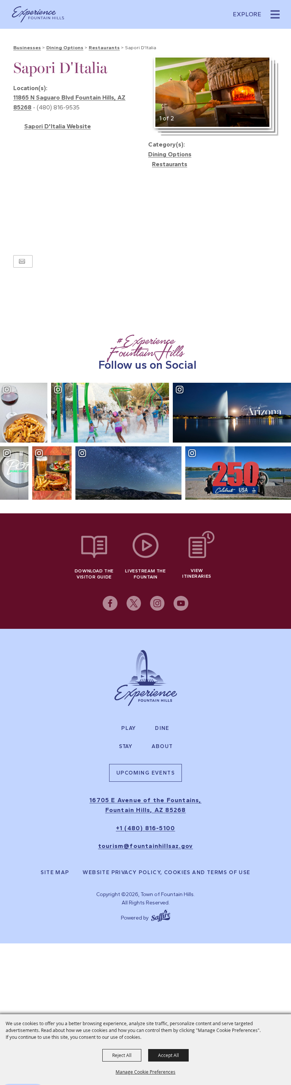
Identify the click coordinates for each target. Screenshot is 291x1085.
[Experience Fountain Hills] (145, 678)
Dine (162, 728)
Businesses (27, 47)
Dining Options (64, 47)
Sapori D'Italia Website (57, 126)
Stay (126, 746)
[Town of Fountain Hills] (37, 14)
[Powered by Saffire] (160, 914)
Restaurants (104, 47)
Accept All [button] (168, 1055)
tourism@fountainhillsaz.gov (145, 846)
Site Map (55, 872)
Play (128, 728)
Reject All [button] (121, 1055)
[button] (275, 14)
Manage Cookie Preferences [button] (145, 1072)
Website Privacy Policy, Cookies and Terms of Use (166, 872)
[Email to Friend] (22, 261)
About (162, 746)
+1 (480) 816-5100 (145, 828)
